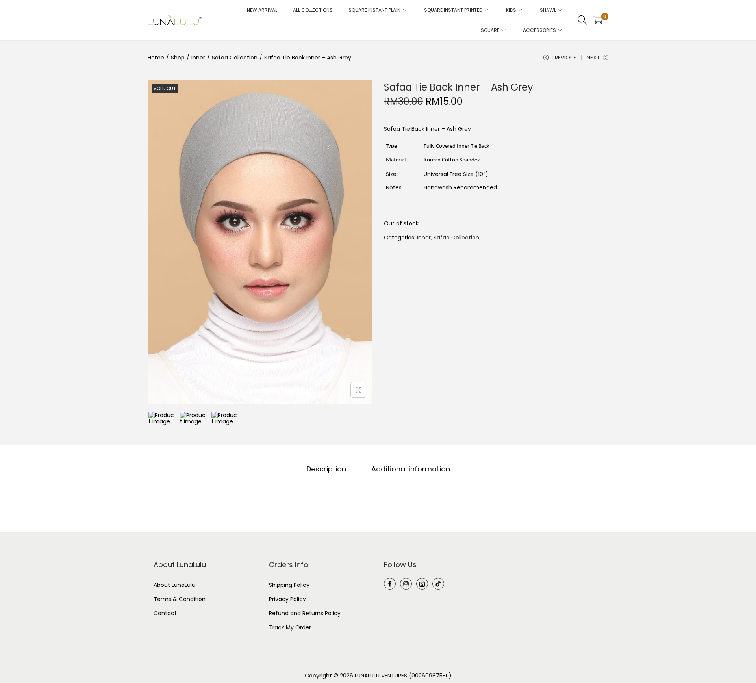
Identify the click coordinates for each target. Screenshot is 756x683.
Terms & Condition (180, 599)
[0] (597, 20)
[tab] (326, 469)
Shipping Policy (289, 585)
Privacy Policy (287, 599)
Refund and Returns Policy (305, 613)
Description (326, 469)
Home (156, 57)
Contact (165, 613)
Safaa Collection (235, 57)
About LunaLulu (174, 585)
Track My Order (290, 627)
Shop (178, 57)
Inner (198, 57)
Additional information (410, 469)
